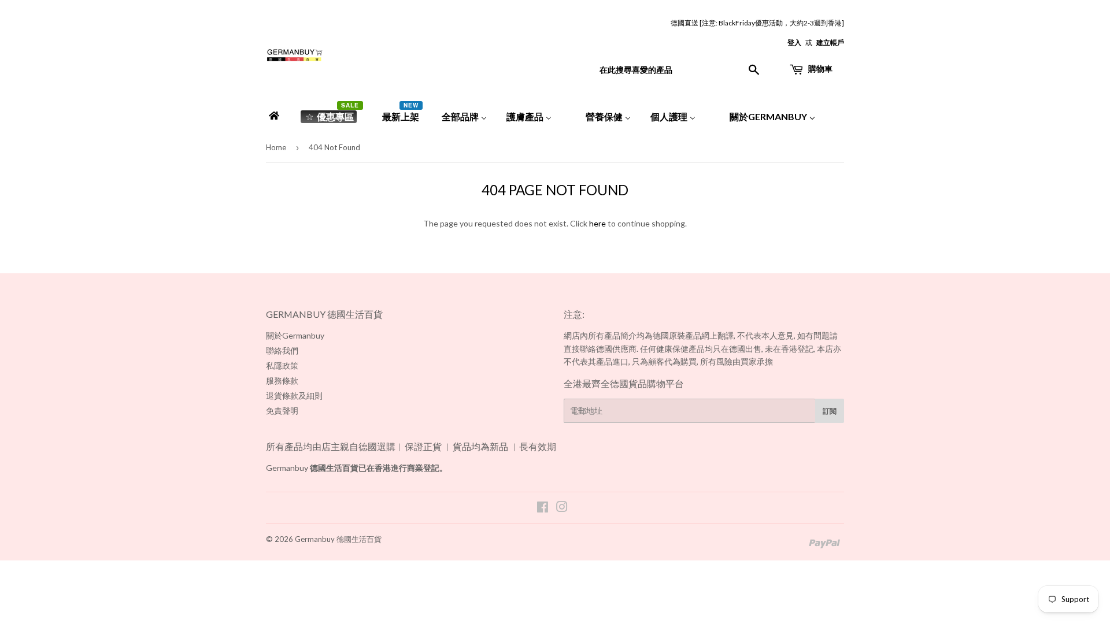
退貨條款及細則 (294, 395)
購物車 (819, 68)
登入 (794, 42)
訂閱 (830, 411)
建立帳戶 (830, 42)
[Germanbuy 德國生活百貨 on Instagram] (562, 508)
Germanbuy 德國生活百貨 (338, 539)
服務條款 (282, 380)
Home (276, 147)
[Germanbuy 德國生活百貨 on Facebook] (542, 508)
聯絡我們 (282, 350)
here (597, 223)
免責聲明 (282, 410)
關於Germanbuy (295, 335)
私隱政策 (282, 365)
